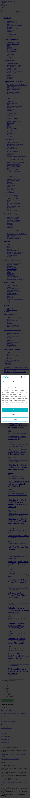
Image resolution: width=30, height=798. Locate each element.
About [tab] (24, 382)
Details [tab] (15, 382)
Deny (15, 419)
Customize (14, 414)
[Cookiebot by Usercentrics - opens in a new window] (21, 377)
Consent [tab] (5, 382)
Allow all (15, 410)
